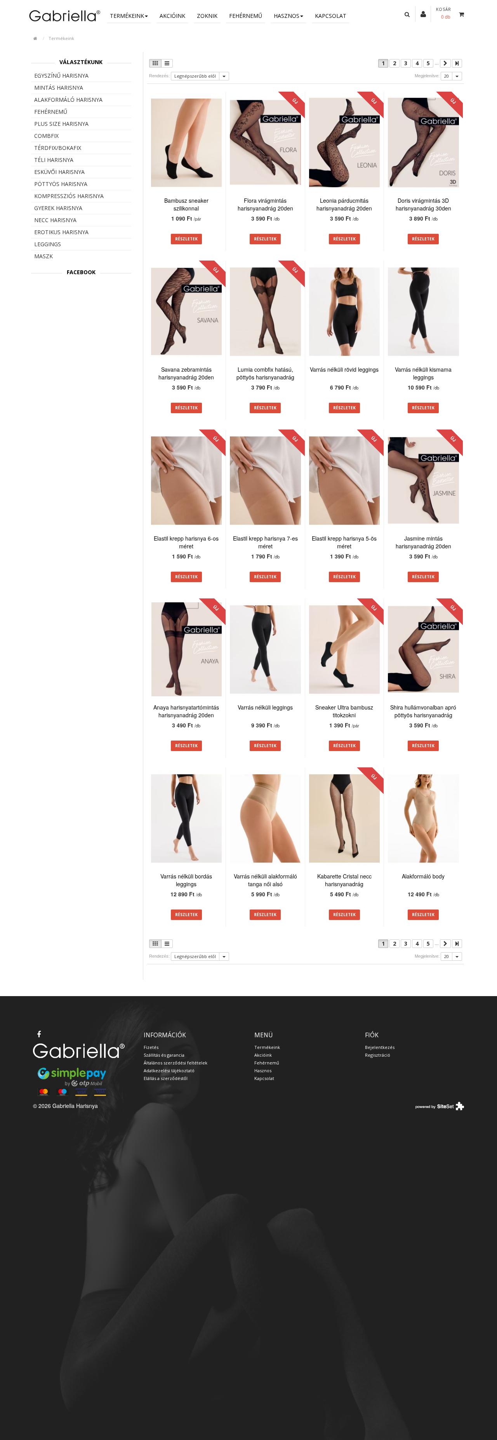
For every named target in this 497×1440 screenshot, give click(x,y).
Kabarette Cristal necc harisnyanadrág (344, 880)
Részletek (186, 239)
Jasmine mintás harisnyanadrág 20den (423, 542)
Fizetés (151, 1047)
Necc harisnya (55, 220)
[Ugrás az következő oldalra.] (445, 63)
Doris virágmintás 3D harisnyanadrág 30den (423, 204)
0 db (445, 16)
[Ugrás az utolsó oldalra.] (457, 63)
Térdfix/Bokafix (57, 147)
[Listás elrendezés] (167, 63)
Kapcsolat (330, 15)
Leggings (47, 244)
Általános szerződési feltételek (175, 1063)
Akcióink (172, 15)
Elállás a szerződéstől (166, 1078)
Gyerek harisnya (58, 208)
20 (446, 76)
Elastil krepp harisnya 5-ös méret (344, 542)
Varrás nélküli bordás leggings (186, 880)
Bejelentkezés (379, 1047)
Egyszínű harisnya (61, 75)
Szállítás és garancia (164, 1055)
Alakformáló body (423, 876)
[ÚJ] (265, 144)
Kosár (443, 9)
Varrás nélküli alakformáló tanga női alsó (265, 880)
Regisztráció (377, 1055)
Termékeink (127, 15)
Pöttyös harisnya (60, 184)
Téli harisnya (53, 159)
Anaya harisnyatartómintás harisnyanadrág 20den (186, 711)
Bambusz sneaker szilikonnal (186, 204)
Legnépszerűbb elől (195, 76)
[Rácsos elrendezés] (155, 63)
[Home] (64, 15)
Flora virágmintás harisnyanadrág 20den (265, 204)
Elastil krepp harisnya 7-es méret (265, 542)
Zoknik (207, 15)
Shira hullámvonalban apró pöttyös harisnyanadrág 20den (423, 715)
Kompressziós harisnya (69, 196)
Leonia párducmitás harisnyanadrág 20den (344, 204)
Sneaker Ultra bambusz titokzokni (344, 711)
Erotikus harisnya (61, 232)
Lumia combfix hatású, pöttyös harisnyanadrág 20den (265, 377)
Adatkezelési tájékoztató (169, 1070)
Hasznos (286, 15)
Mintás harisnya (58, 87)
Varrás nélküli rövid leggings (344, 369)
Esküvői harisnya (59, 172)
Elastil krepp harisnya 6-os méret (186, 542)
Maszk (43, 256)
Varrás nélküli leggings (265, 707)
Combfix (46, 135)
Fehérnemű (245, 15)
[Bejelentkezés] (423, 14)
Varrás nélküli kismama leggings (423, 373)
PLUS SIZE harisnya (61, 123)
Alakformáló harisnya (68, 99)
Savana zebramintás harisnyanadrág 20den (186, 373)
